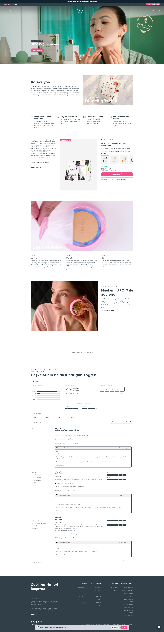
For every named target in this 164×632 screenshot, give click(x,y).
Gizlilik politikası (39, 609)
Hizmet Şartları (48, 609)
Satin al (124, 627)
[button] (159, 627)
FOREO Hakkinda (128, 587)
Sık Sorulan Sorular (81, 600)
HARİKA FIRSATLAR (153, 4)
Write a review (117, 139)
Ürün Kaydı (114, 587)
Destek (116, 590)
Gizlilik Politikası (128, 607)
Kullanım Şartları (128, 604)
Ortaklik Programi (127, 590)
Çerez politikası (128, 615)
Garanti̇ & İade (83, 597)
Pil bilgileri (84, 603)
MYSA (131, 596)
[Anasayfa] (82, 11)
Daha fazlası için (107, 310)
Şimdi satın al (37, 50)
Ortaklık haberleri (128, 593)
